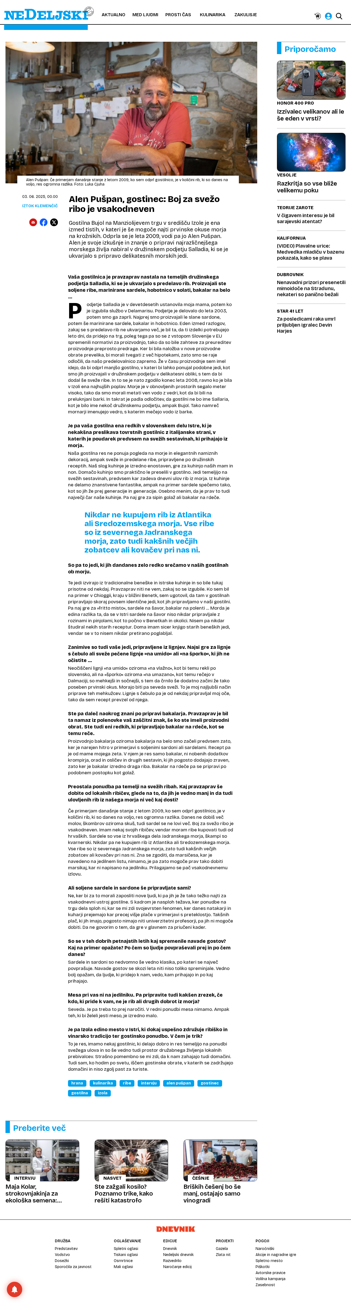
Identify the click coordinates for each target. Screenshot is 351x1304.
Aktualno (113, 14)
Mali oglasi (123, 1266)
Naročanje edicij (177, 1266)
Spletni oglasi (126, 1248)
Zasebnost (265, 1285)
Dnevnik (170, 1248)
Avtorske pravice (270, 1273)
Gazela (222, 1248)
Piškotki (263, 1266)
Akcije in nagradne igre (276, 1254)
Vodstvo (62, 1254)
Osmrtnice (123, 1260)
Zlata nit (223, 1254)
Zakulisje (245, 14)
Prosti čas (178, 14)
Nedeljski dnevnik (178, 1254)
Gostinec (210, 1083)
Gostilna (79, 1093)
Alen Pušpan (178, 1083)
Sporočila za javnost (73, 1266)
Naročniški (265, 1248)
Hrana (77, 1083)
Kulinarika (212, 14)
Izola (102, 1093)
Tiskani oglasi (126, 1254)
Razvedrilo (172, 1260)
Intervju (149, 1083)
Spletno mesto (269, 1260)
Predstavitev (66, 1248)
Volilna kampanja (270, 1279)
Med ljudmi (145, 14)
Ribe (127, 1083)
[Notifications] (14, 1289)
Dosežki (62, 1260)
